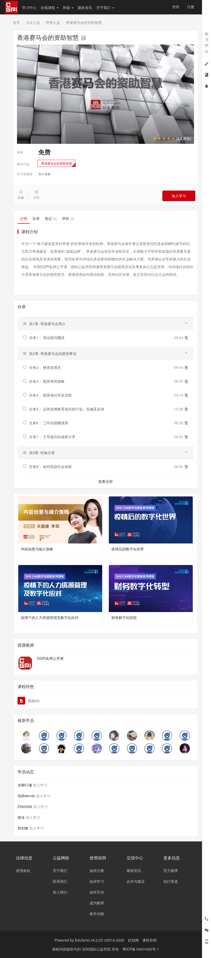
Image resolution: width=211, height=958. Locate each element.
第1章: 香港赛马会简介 (47, 323)
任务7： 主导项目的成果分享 (52, 436)
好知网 (133, 940)
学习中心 (29, 7)
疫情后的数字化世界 (127, 548)
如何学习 (97, 881)
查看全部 (105, 481)
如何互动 (97, 892)
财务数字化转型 (124, 617)
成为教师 (97, 902)
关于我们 (104, 7)
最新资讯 (85, 7)
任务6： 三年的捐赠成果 (48, 422)
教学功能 (97, 913)
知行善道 (170, 881)
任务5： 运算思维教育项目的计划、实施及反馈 (66, 408)
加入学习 (179, 195)
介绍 (23, 218)
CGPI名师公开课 (50, 658)
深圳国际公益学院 (97, 949)
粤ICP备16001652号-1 (140, 949)
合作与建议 (136, 881)
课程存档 (149, 940)
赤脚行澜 (24, 784)
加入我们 (60, 892)
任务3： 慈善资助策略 (47, 381)
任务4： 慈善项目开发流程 (50, 395)
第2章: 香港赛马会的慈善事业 (52, 353)
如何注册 (97, 870)
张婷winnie (26, 795)
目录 (36, 218)
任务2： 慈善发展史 (45, 367)
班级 (67, 7)
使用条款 (23, 870)
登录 (175, 6)
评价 (68, 218)
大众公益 (33, 22)
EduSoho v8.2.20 (89, 940)
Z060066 (24, 806)
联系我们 (60, 881)
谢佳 (21, 817)
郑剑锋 (22, 828)
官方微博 (170, 870)
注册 (190, 6)
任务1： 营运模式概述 (47, 337)
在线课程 (48, 7)
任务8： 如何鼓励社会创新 (50, 466)
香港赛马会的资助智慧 (56, 163)
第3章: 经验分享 (42, 452)
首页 (16, 22)
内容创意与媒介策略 (37, 548)
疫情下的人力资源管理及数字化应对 (49, 617)
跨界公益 (53, 22)
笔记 (51, 218)
